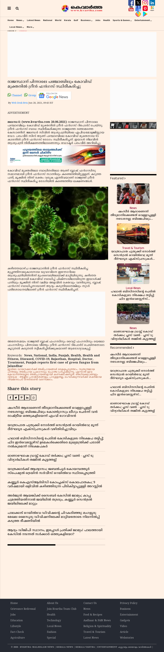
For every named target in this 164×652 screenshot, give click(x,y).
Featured (116, 178)
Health (106, 20)
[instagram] (145, 2)
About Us (52, 603)
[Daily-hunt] (152, 8)
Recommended (121, 347)
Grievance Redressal (23, 609)
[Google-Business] (138, 8)
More (29, 27)
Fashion (51, 632)
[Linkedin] (152, 2)
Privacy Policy (128, 603)
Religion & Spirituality (97, 626)
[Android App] (145, 14)
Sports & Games (121, 20)
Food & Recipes (92, 614)
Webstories (127, 638)
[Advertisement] (82, 54)
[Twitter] (138, 2)
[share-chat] (138, 14)
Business (86, 20)
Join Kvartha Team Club (61, 609)
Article (124, 632)
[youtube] (131, 8)
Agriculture (17, 638)
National (47, 20)
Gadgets (125, 620)
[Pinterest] (145, 8)
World (58, 20)
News (19, 20)
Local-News (15, 27)
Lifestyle (15, 626)
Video (123, 626)
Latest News (33, 20)
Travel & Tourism (94, 632)
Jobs (97, 20)
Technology (54, 620)
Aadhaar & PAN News (97, 620)
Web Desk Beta (20, 103)
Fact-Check (17, 632)
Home (11, 20)
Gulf (76, 20)
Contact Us (90, 603)
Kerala (67, 20)
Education (16, 620)
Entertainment (142, 20)
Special (51, 638)
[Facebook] (131, 2)
